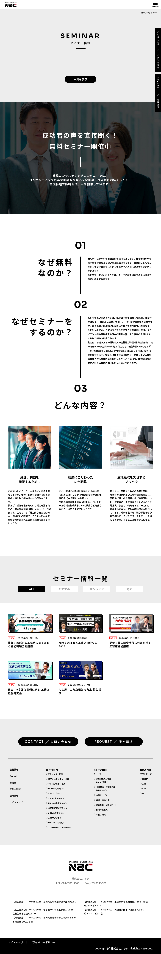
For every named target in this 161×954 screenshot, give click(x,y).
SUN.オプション (55, 793)
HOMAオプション (56, 788)
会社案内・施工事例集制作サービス (105, 789)
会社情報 (14, 769)
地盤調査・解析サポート (106, 804)
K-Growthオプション (57, 803)
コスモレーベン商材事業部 (59, 827)
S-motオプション (56, 798)
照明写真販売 (102, 809)
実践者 (13, 782)
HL (143, 793)
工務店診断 (15, 789)
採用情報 (14, 795)
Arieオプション (54, 817)
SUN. (144, 788)
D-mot (13, 776)
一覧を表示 (80, 79)
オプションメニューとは (58, 778)
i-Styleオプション (56, 812)
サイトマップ (16, 802)
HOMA (145, 778)
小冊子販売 (101, 814)
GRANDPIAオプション (57, 808)
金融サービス (102, 795)
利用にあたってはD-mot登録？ (103, 780)
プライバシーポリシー (42, 942)
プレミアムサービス (56, 783)
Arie (144, 783)
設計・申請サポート (104, 800)
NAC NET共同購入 (56, 822)
